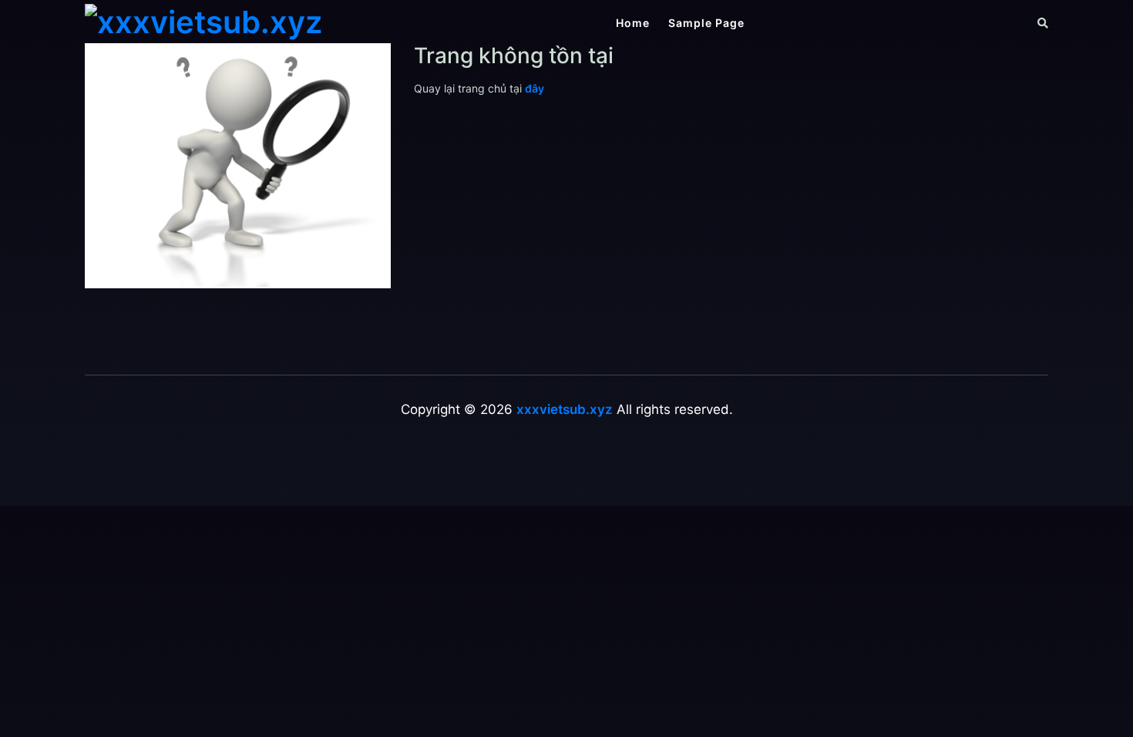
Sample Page (706, 22)
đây (534, 88)
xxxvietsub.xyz (564, 409)
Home (633, 22)
